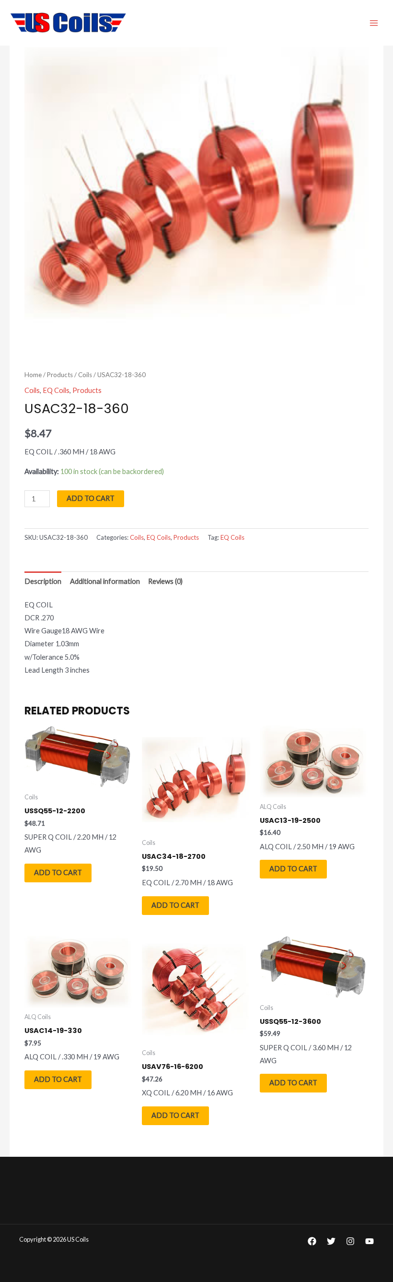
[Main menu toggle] (373, 22)
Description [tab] (42, 581)
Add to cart (91, 498)
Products (60, 375)
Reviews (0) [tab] (165, 581)
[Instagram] (350, 1241)
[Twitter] (331, 1241)
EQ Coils (56, 390)
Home (33, 375)
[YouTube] (369, 1241)
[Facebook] (312, 1241)
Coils (85, 375)
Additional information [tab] (105, 581)
